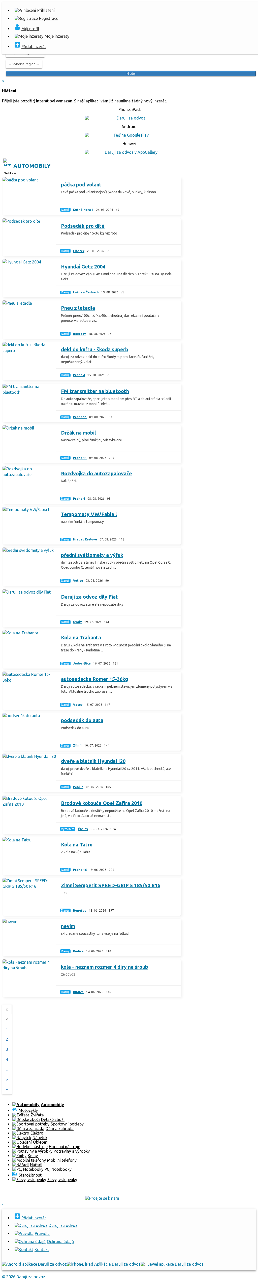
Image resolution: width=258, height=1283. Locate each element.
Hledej (131, 73)
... (7, 1069)
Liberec (78, 251)
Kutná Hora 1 (83, 209)
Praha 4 (79, 375)
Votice (78, 580)
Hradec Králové (85, 539)
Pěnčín (78, 787)
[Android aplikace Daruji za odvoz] (34, 1264)
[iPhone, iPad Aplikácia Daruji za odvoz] (104, 1264)
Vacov (78, 704)
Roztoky (79, 333)
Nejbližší (10, 173)
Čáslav (83, 829)
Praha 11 (80, 417)
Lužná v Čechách (86, 292)
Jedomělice (82, 663)
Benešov (79, 910)
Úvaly (77, 622)
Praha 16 (80, 869)
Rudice (78, 951)
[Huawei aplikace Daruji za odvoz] (172, 1264)
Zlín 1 (77, 745)
